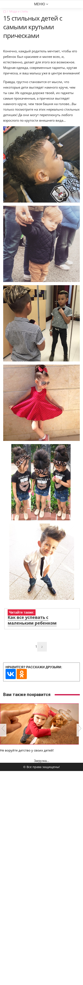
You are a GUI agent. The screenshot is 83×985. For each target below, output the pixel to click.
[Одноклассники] (22, 674)
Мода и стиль (18, 11)
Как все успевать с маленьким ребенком (32, 620)
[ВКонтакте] (11, 674)
